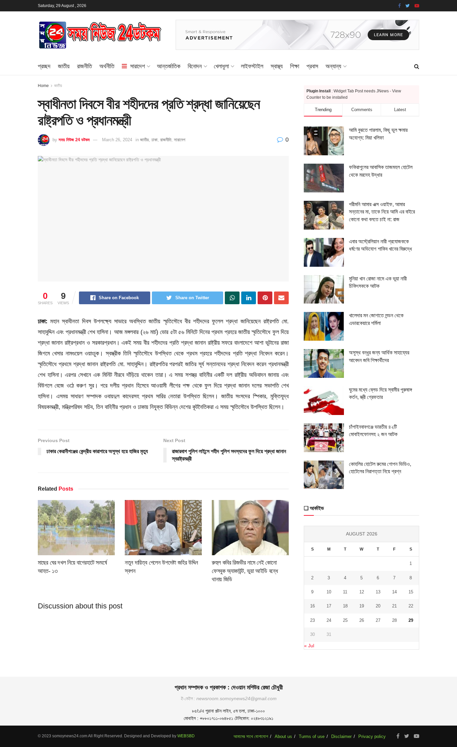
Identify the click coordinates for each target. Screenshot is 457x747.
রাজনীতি (84, 66)
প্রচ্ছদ (44, 66)
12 (361, 591)
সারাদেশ (137, 66)
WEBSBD (186, 736)
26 (361, 620)
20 (378, 605)
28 (394, 620)
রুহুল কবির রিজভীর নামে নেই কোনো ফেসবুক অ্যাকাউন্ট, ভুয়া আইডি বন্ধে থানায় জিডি (245, 571)
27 (378, 620)
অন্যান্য (333, 66)
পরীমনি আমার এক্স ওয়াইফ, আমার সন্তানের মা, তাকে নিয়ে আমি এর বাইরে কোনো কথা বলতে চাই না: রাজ (382, 211)
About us (283, 736)
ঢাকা (155, 139)
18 (345, 605)
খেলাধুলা (221, 66)
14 (394, 591)
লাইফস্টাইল (252, 66)
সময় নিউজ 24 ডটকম (74, 139)
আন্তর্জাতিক (168, 66)
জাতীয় (64, 66)
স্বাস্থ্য (277, 66)
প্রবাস (312, 66)
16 (312, 605)
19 (361, 605)
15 (410, 591)
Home (43, 85)
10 (329, 591)
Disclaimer (341, 736)
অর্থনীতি (106, 66)
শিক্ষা (294, 66)
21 (394, 605)
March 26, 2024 (117, 139)
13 (378, 591)
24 (329, 620)
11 (345, 591)
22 (410, 605)
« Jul (309, 645)
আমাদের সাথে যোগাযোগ (251, 736)
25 (345, 620)
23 (312, 620)
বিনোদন (195, 66)
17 (329, 605)
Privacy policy (372, 736)
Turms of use (312, 736)
